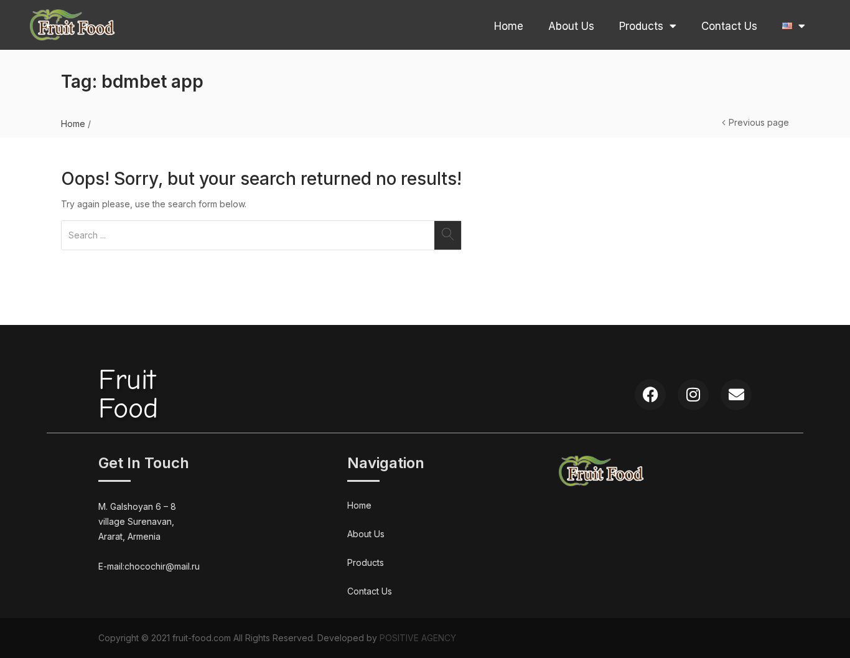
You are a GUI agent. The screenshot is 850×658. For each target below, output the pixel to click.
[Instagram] (693, 394)
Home (508, 26)
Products (641, 26)
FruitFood (128, 394)
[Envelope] (736, 394)
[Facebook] (650, 394)
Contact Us (729, 26)
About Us (571, 26)
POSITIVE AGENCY (418, 637)
